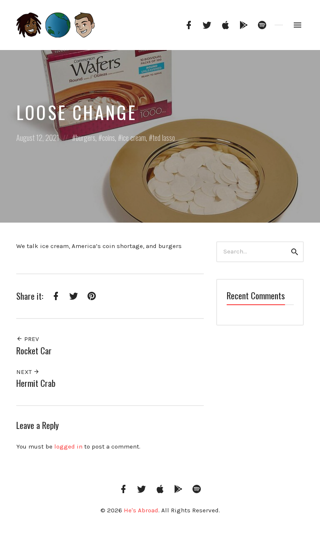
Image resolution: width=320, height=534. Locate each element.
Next (24, 372)
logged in (68, 446)
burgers (85, 137)
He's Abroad (141, 510)
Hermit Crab (35, 382)
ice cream (134, 137)
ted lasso (163, 137)
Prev (30, 339)
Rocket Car (34, 350)
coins (108, 137)
